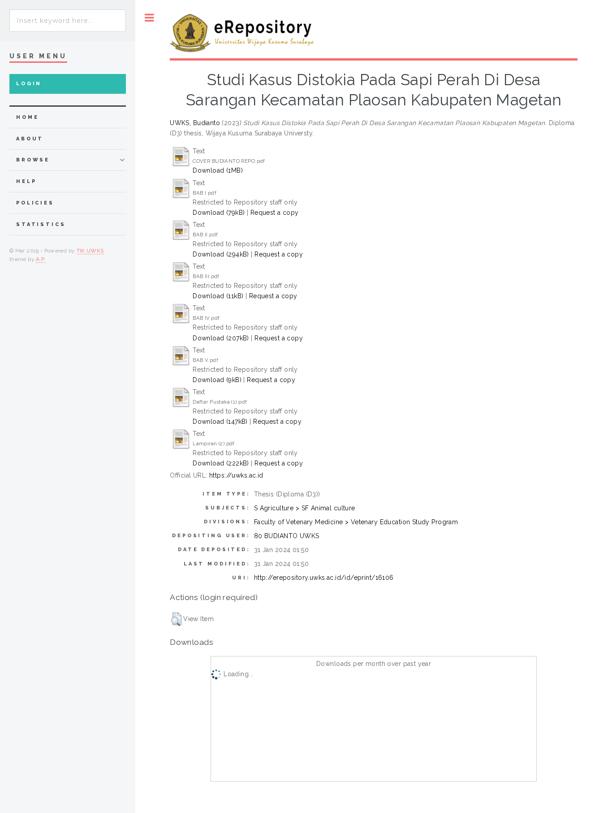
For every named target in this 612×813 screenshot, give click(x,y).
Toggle (149, 17)
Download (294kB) (221, 254)
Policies (35, 203)
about (29, 139)
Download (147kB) (220, 421)
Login (29, 84)
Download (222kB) (221, 463)
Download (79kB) (219, 212)
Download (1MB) (218, 170)
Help (26, 181)
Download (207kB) (221, 338)
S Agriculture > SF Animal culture (304, 508)
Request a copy (274, 212)
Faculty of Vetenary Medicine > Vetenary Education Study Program (356, 522)
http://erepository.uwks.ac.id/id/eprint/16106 (324, 577)
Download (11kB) (218, 296)
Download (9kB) (217, 379)
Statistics (41, 224)
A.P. (40, 259)
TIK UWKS (90, 251)
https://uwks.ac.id (236, 475)
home (27, 117)
